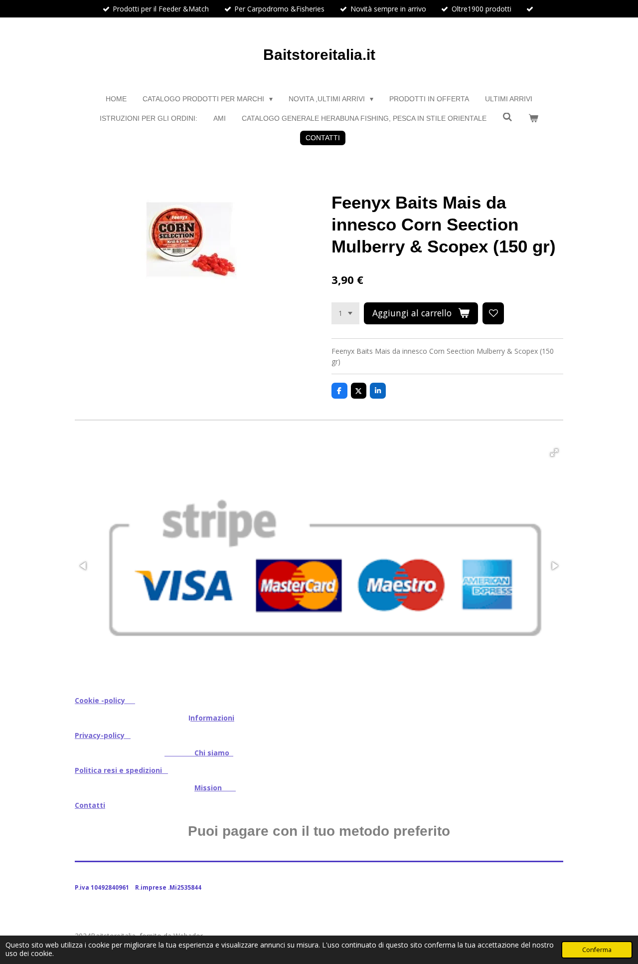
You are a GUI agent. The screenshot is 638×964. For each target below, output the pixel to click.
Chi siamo (198, 752)
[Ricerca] (507, 117)
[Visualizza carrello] (533, 118)
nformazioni (212, 718)
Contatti (90, 805)
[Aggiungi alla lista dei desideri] (493, 313)
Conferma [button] (597, 950)
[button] (554, 453)
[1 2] (345, 313)
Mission (215, 787)
